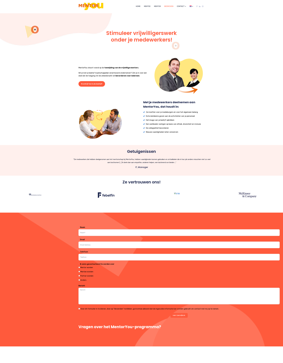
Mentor (157, 6)
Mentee (147, 6)
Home (138, 6)
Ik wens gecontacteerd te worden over (97, 264)
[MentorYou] (85, 6)
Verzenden (179, 315)
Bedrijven (168, 6)
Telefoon (84, 252)
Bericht (81, 286)
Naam (82, 227)
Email (82, 239)
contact (181, 6)
